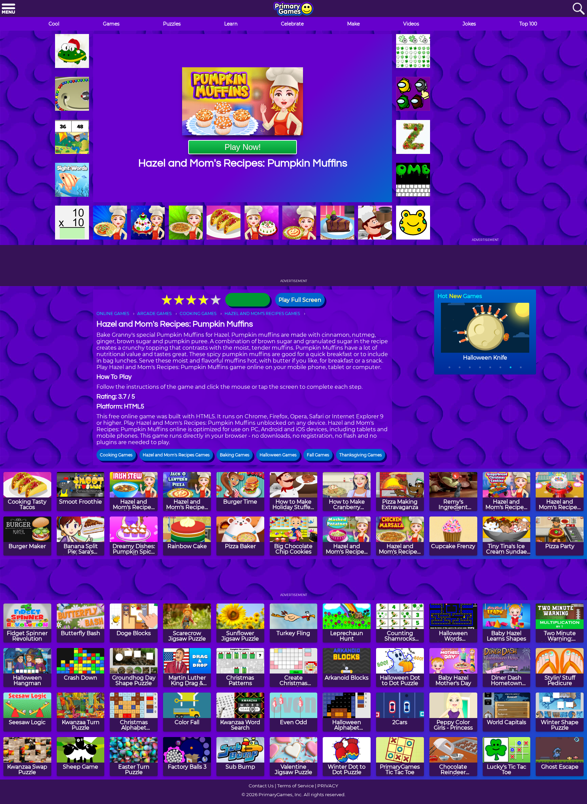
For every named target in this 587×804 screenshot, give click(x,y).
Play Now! (243, 147)
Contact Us (261, 785)
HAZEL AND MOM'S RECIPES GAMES (262, 313)
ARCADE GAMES (154, 313)
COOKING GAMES (198, 313)
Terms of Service (295, 785)
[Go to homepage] (293, 9)
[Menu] (8, 9)
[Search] (578, 9)
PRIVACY (327, 785)
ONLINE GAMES (112, 313)
